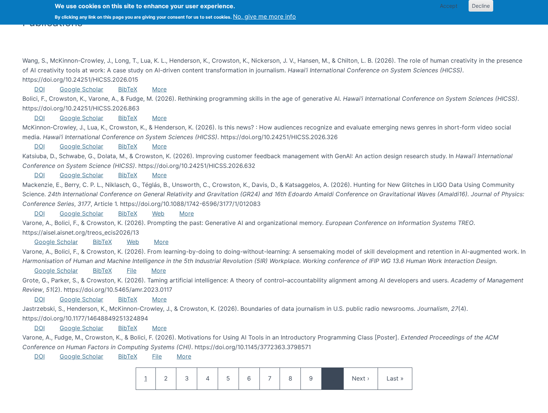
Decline (481, 6)
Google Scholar (81, 89)
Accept (448, 6)
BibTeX (127, 89)
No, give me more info (264, 16)
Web (158, 213)
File (131, 270)
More (159, 89)
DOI (39, 89)
